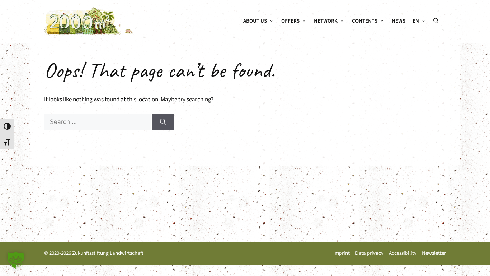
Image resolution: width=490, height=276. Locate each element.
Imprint (341, 253)
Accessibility (402, 253)
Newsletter (434, 253)
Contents (364, 21)
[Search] (163, 122)
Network (326, 21)
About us (255, 21)
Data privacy (369, 253)
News (398, 21)
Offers (290, 21)
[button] (436, 21)
